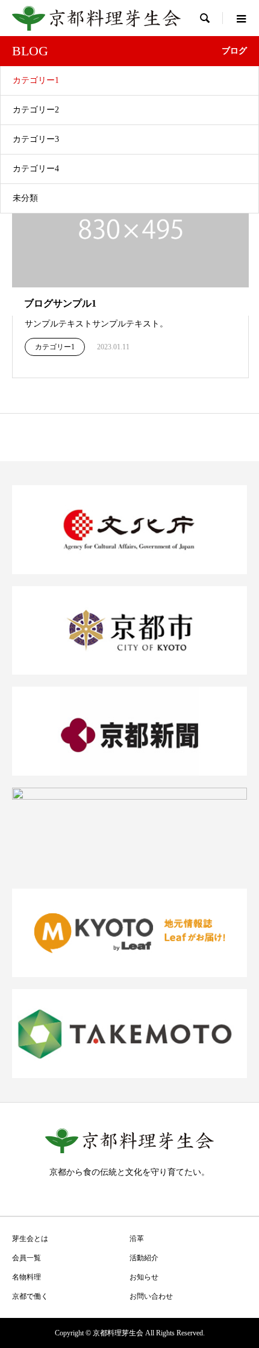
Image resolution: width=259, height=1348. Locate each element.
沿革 (137, 1238)
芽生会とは (30, 1238)
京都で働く (30, 1296)
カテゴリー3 (36, 139)
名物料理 (26, 1277)
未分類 (25, 198)
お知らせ (144, 1277)
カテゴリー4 (36, 168)
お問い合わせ (151, 1296)
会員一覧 (26, 1258)
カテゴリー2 (36, 109)
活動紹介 (144, 1258)
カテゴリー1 (36, 80)
